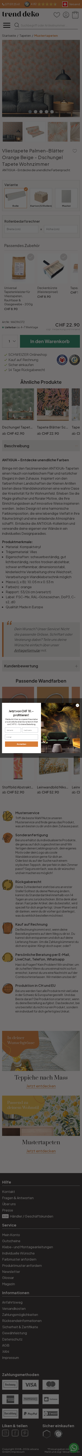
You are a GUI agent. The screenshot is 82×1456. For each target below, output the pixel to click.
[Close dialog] (77, 705)
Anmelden (21, 744)
